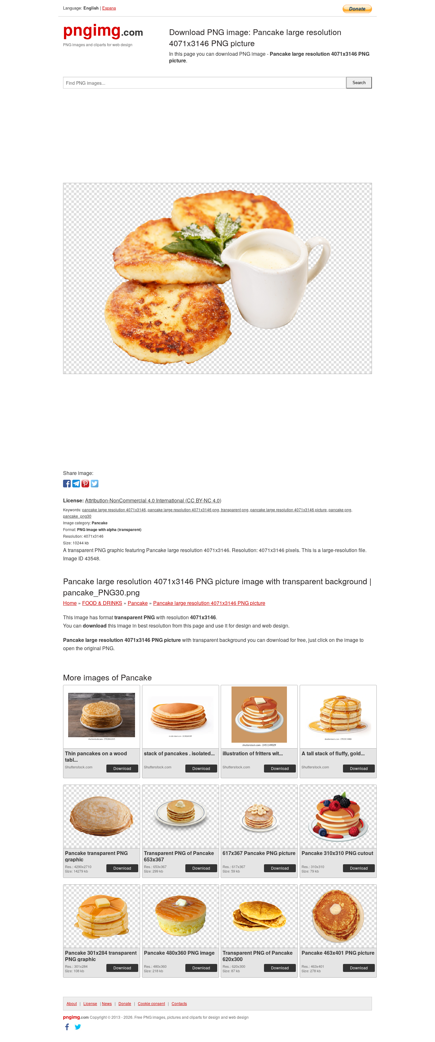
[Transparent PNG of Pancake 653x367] (180, 816)
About (72, 1003)
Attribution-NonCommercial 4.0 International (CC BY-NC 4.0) (153, 500)
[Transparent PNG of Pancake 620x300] (259, 916)
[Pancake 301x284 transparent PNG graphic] (101, 916)
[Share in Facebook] (67, 483)
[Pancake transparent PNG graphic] (101, 816)
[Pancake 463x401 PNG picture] (338, 916)
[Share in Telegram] (76, 483)
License (90, 1003)
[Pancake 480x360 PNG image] (180, 916)
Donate (124, 1003)
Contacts (179, 1003)
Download (122, 768)
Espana (109, 8)
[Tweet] (94, 483)
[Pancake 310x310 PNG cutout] (338, 816)
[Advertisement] (217, 138)
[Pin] (85, 483)
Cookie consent (151, 1003)
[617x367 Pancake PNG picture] (259, 816)
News (107, 1003)
